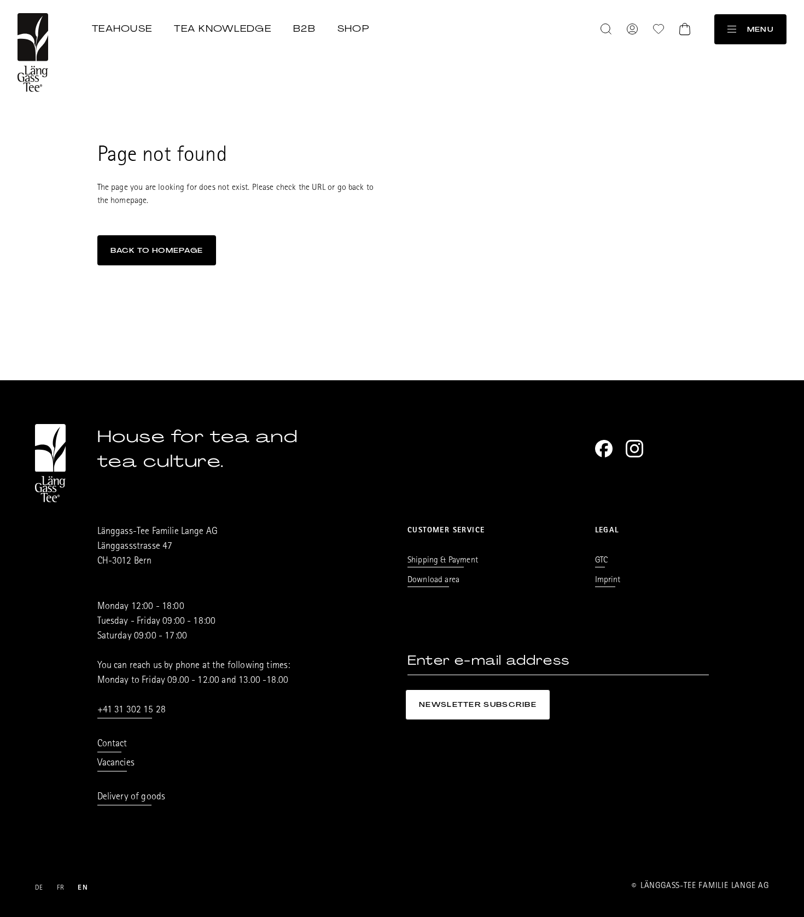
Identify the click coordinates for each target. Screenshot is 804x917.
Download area (433, 580)
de (39, 888)
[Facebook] (604, 448)
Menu (760, 29)
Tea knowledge (222, 28)
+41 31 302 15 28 (131, 711)
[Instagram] (634, 448)
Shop (353, 28)
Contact (112, 745)
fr (61, 888)
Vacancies (116, 764)
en (83, 888)
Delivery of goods (131, 798)
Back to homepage (156, 250)
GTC (601, 560)
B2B (304, 28)
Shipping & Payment (442, 560)
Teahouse (122, 28)
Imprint (608, 580)
